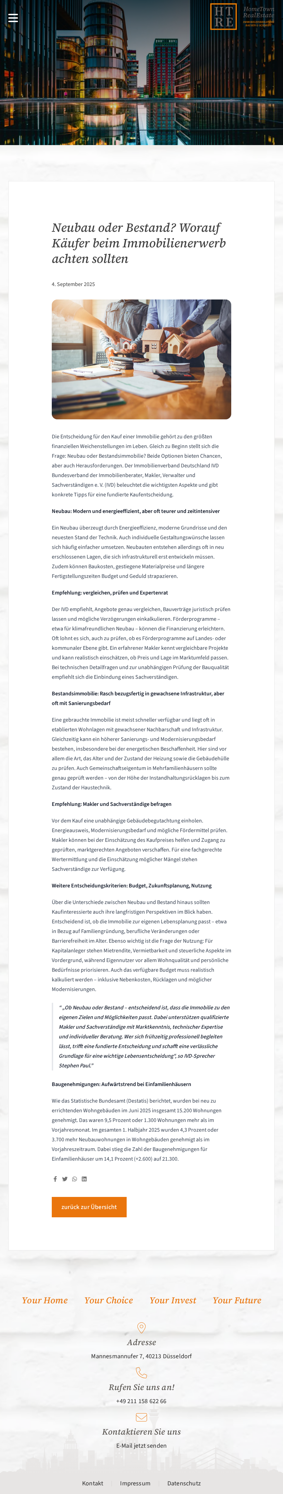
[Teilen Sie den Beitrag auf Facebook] (55, 1179)
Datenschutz (184, 1483)
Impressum (135, 1483)
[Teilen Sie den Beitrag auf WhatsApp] (74, 1179)
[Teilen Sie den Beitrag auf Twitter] (64, 1179)
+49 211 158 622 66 (141, 1401)
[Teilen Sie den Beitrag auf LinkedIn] (84, 1179)
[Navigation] (13, 17)
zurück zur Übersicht (89, 1207)
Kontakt (92, 1483)
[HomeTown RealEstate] (242, 16)
